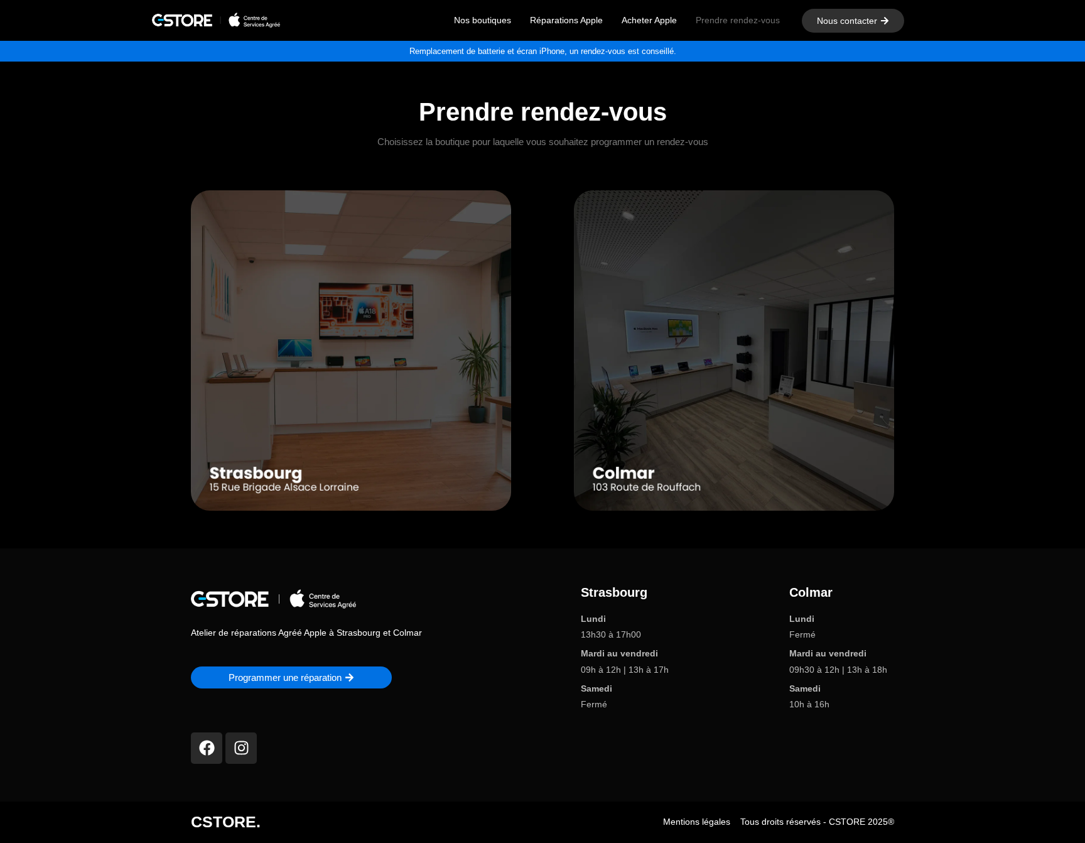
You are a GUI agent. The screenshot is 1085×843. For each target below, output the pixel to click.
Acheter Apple (649, 20)
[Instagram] (241, 748)
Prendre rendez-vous (738, 20)
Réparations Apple (566, 20)
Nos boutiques (482, 20)
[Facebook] (206, 748)
